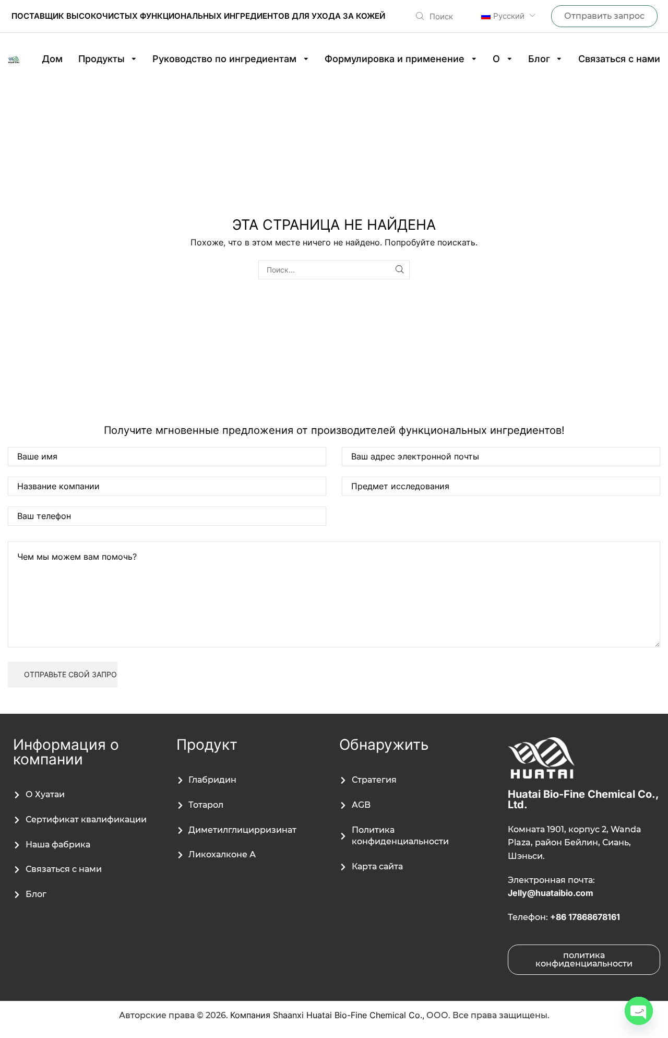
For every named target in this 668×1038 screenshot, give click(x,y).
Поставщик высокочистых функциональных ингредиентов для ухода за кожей (198, 16)
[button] (434, 16)
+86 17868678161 (585, 917)
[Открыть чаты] (639, 1011)
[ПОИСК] (400, 269)
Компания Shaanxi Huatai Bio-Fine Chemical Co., (327, 1015)
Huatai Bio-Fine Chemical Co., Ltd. (583, 799)
